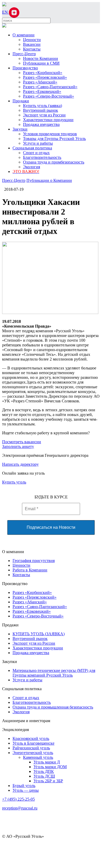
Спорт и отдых (36, 152)
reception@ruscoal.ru (19, 808)
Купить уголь (14, 482)
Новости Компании (40, 58)
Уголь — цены (26, 790)
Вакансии (32, 44)
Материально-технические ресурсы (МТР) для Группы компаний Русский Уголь (54, 672)
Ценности (32, 39)
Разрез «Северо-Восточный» (48, 96)
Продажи (21, 101)
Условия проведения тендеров (50, 134)
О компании (24, 35)
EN (5, 12)
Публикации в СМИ (41, 63)
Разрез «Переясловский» (45, 77)
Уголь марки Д (46, 762)
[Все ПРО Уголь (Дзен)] (14, 12)
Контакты (32, 49)
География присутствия (34, 560)
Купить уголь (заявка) (42, 105)
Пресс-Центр (24, 54)
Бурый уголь (24, 785)
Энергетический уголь (33, 752)
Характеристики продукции (48, 119)
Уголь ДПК (43, 771)
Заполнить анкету (18, 446)
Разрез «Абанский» (40, 82)
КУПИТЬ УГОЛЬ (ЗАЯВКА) (39, 634)
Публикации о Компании (49, 180)
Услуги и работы (38, 143)
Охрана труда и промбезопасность (53, 162)
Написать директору (20, 464)
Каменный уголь (38, 757)
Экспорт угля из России (44, 115)
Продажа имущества (41, 124)
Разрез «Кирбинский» (42, 72)
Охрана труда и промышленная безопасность (53, 707)
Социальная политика (32, 148)
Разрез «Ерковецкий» (42, 91)
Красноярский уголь (31, 738)
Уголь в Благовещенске (33, 743)
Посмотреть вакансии (21, 442)
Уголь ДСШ (44, 776)
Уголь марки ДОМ (50, 767)
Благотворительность (42, 157)
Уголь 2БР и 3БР (48, 781)
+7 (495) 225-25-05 (18, 799)
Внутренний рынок (40, 110)
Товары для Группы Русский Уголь (54, 138)
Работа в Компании (30, 570)
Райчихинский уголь (31, 748)
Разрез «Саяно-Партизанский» (50, 87)
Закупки (20, 129)
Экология (31, 167)
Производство (25, 68)
